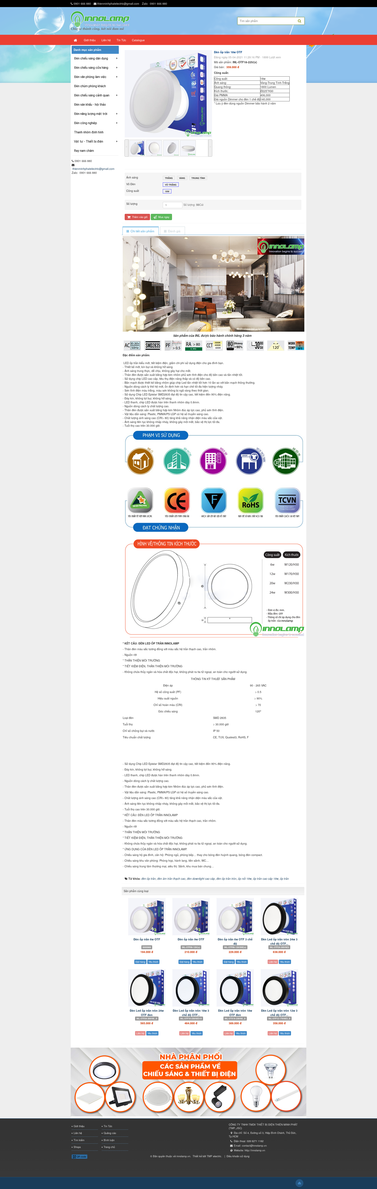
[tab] (140, 231)
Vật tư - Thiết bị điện (88, 141)
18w (167, 191)
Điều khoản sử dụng (238, 1156)
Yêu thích (153, 961)
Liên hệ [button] (106, 40)
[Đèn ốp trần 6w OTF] (147, 916)
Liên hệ (273, 961)
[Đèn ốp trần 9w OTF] (191, 916)
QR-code (81, 1156)
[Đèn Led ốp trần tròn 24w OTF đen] (147, 988)
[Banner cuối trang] (188, 1081)
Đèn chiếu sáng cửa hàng (91, 68)
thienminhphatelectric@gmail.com (118, 3)
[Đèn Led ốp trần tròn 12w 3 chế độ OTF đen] (279, 988)
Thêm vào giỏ (139, 217)
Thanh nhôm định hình (88, 132)
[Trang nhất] (76, 40)
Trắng (169, 178)
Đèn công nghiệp (85, 123)
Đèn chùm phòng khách (90, 86)
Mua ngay (163, 217)
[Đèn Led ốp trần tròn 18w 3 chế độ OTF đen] (191, 988)
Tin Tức (108, 1126)
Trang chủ (109, 1147)
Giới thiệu (79, 1126)
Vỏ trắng (171, 184)
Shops (77, 1147)
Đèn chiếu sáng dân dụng (91, 58)
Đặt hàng (140, 961)
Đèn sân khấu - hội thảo (90, 104)
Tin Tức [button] (121, 40)
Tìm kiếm (79, 1140)
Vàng (182, 178)
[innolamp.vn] (100, 18)
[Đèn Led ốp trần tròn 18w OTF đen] (235, 988)
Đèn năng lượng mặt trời (90, 114)
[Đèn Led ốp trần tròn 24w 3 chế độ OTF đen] (279, 916)
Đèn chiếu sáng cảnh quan (91, 95)
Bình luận (109, 1140)
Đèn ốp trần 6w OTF (147, 939)
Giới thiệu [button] (90, 40)
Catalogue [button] (138, 40)
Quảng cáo (110, 1133)
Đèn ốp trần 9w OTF (191, 939)
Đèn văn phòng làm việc (90, 77)
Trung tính (198, 178)
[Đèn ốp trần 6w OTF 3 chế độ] (235, 916)
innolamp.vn (183, 1156)
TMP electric (214, 1156)
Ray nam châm (84, 151)
